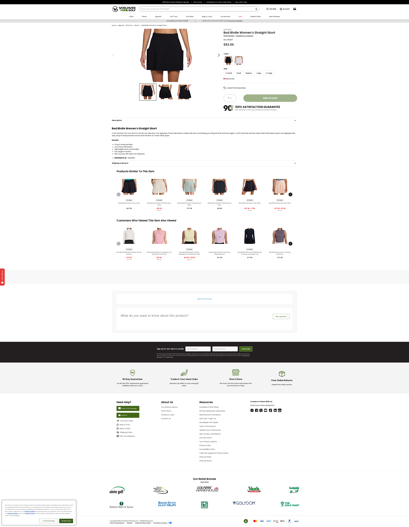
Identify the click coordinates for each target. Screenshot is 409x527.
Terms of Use (30, 513)
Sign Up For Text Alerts (236, 21)
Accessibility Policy (207, 449)
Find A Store (166, 411)
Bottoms (129, 25)
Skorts (137, 25)
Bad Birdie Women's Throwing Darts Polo (280, 253)
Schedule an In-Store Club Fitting (219, 2)
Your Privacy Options (208, 441)
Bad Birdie (227, 29)
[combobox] (199, 9)
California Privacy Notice (143, 523)
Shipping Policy (126, 432)
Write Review (228, 36)
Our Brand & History (169, 407)
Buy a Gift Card (241, 2)
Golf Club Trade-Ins (207, 418)
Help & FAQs (125, 424)
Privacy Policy (169, 357)
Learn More (204, 482)
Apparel (121, 25)
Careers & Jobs (167, 415)
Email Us (124, 415)
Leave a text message (129, 408)
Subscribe (246, 349)
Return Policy (125, 428)
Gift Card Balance (127, 436)
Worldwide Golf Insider (208, 422)
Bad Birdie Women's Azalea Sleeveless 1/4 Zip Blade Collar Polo (189, 253)
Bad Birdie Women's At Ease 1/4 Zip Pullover (129, 253)
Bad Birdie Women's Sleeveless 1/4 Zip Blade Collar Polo (159, 253)
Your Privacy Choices (160, 523)
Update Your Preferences (210, 430)
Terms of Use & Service (117, 523)
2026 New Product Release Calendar (175, 2)
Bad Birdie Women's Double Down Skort (189, 204)
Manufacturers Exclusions (210, 415)
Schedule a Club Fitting (208, 407)
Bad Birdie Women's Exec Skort (129, 203)
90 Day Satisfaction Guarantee (212, 411)
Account (286, 9)
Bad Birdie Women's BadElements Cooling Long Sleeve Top (250, 253)
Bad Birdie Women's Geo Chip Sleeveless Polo (219, 253)
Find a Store (197, 2)
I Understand (66, 521)
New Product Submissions (210, 434)
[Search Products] (257, 9)
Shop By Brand (205, 461)
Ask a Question (281, 316)
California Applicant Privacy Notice (213, 453)
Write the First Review (204, 299)
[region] (39, 512)
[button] (271, 9)
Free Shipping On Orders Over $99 (177, 21)
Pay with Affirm (205, 438)
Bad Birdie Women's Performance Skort (159, 204)
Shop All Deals (205, 457)
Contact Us (166, 418)
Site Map (129, 523)
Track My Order (126, 421)
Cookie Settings (48, 521)
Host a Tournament (207, 426)
